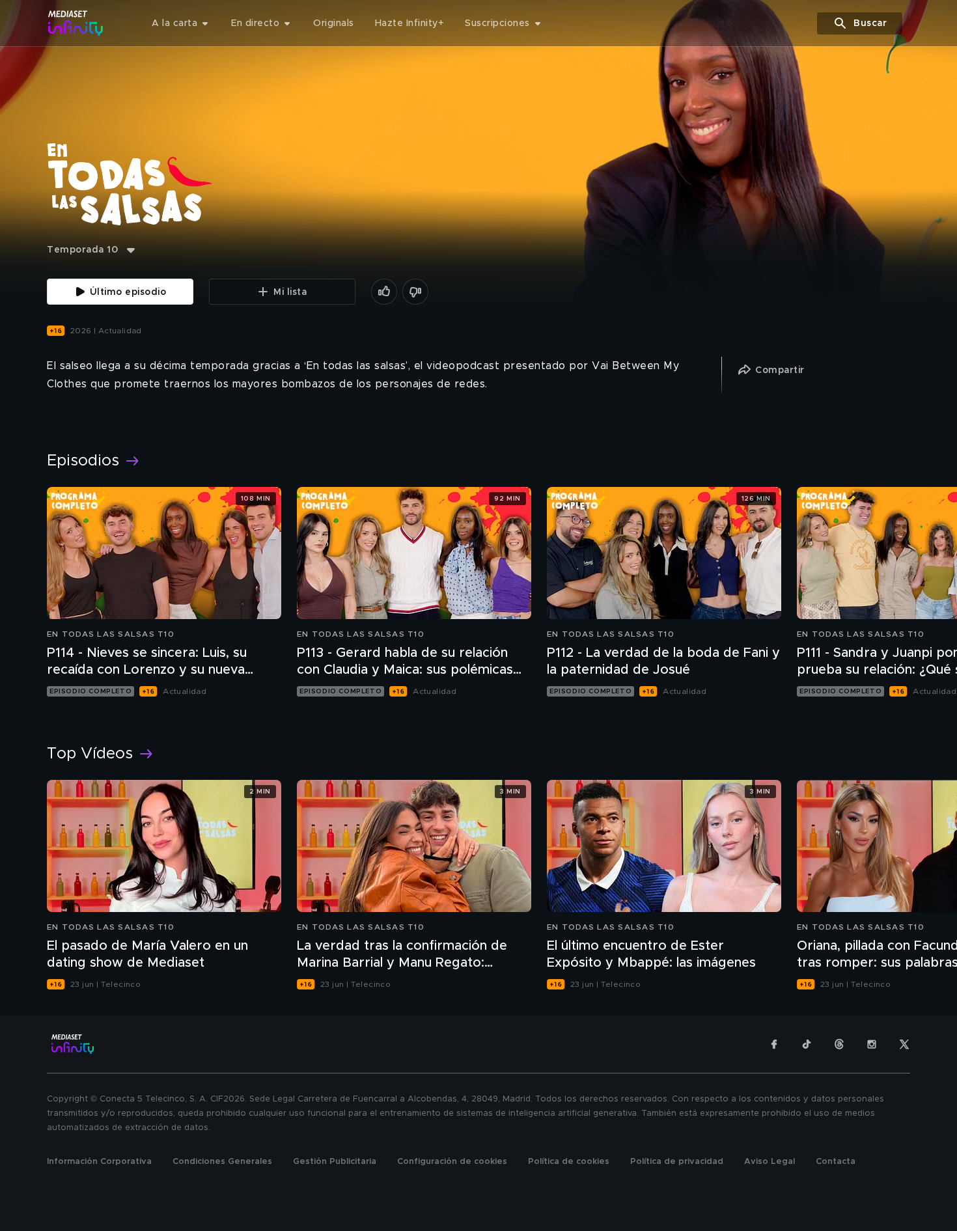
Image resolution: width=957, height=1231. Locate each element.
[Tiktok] (806, 1044)
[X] (904, 1044)
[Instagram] (872, 1044)
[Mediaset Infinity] (76, 23)
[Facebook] (774, 1044)
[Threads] (839, 1044)
